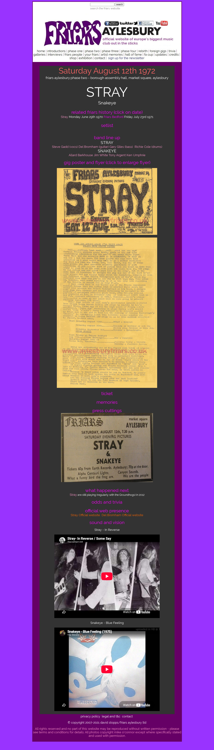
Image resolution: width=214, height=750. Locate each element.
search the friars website (105, 8)
